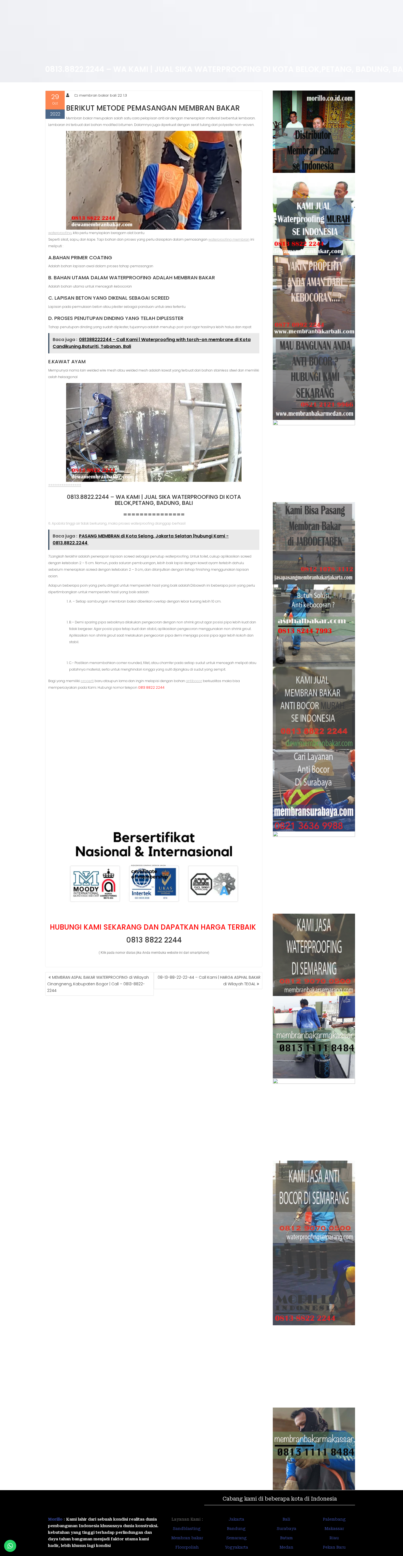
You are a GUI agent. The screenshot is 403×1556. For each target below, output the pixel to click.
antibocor (194, 681)
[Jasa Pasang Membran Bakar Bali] (314, 296)
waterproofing (60, 232)
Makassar (334, 1528)
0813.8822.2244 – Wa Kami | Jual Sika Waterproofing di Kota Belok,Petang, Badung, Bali (154, 500)
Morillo (55, 1519)
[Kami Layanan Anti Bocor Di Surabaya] (314, 790)
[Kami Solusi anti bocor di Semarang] (314, 1202)
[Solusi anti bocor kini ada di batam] (314, 1119)
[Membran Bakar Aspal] (314, 214)
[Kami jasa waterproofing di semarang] (314, 955)
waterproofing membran (228, 239)
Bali (286, 1519)
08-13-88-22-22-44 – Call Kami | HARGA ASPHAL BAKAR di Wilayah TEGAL (209, 981)
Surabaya (286, 1528)
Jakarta (236, 1519)
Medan (286, 1547)
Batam (286, 1538)
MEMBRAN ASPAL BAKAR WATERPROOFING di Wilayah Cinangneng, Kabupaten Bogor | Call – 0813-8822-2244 (98, 984)
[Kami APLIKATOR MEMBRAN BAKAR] (314, 708)
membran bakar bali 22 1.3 (103, 95)
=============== (64, 485)
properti (87, 681)
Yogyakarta (236, 1547)
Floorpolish (187, 1547)
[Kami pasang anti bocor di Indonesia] (314, 1284)
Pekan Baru (334, 1547)
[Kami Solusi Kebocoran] (314, 625)
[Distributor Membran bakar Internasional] (314, 132)
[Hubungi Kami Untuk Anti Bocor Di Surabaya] (314, 461)
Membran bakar (187, 1538)
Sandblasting (187, 1528)
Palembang (334, 1519)
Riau (334, 1538)
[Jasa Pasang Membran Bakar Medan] (314, 378)
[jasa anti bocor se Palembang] (314, 1366)
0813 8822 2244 (154, 940)
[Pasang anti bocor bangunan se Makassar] (314, 1037)
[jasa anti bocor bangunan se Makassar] (314, 1449)
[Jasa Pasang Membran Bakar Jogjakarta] (314, 872)
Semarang (236, 1538)
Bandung (236, 1528)
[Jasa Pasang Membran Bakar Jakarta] (314, 543)
